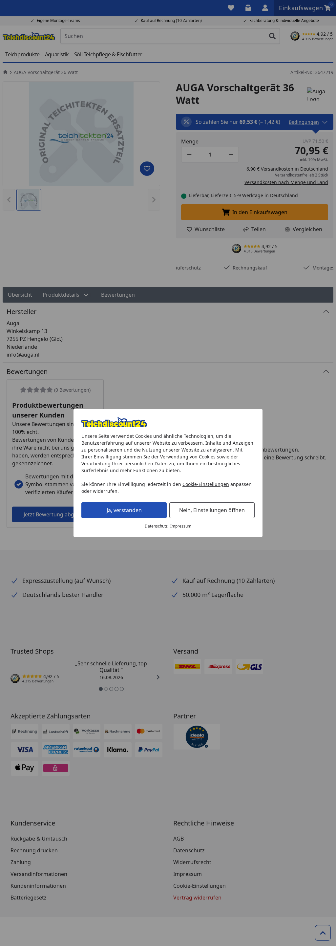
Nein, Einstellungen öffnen (212, 510)
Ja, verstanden (124, 510)
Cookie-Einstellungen (205, 484)
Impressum (180, 526)
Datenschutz (156, 526)
